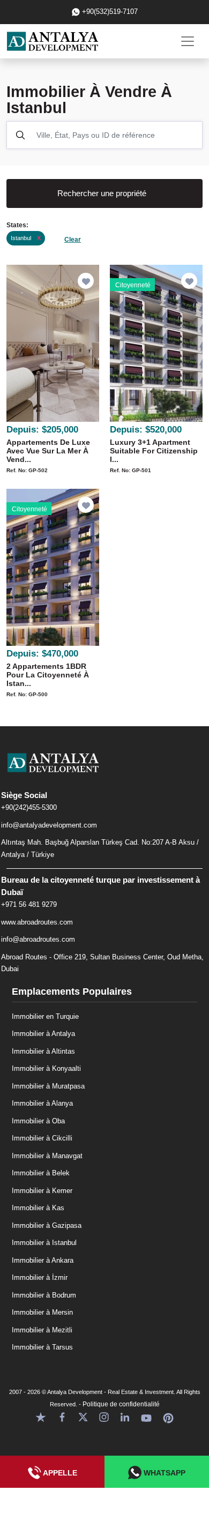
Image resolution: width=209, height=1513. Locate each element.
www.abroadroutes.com (37, 922)
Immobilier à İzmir (40, 1277)
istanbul (26, 238)
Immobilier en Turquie (45, 1016)
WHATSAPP (163, 1473)
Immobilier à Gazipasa (46, 1225)
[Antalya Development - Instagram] (104, 1417)
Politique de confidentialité (121, 1404)
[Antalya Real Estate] (104, 771)
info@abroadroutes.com (38, 939)
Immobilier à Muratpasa (48, 1086)
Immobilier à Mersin (42, 1312)
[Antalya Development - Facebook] (62, 1417)
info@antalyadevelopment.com (49, 825)
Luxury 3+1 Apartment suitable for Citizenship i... (154, 451)
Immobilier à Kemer (42, 1191)
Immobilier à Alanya (42, 1103)
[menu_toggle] (187, 41)
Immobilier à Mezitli (42, 1330)
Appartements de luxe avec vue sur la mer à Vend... (48, 451)
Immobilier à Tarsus (42, 1347)
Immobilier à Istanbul (44, 1243)
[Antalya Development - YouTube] (146, 1417)
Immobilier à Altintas (43, 1051)
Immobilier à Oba (38, 1121)
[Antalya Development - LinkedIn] (125, 1417)
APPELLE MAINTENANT (52, 1478)
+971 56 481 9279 (29, 904)
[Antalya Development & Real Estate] (52, 41)
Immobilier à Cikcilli (42, 1138)
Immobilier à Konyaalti (46, 1068)
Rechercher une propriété (101, 193)
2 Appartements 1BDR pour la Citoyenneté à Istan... (47, 675)
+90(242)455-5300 (29, 807)
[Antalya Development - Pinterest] (168, 1417)
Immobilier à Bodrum (44, 1295)
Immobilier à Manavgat (47, 1156)
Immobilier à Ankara (42, 1260)
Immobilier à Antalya (43, 1034)
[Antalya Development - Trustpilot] (40, 1417)
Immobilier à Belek (41, 1173)
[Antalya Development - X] (83, 1417)
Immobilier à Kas (38, 1208)
